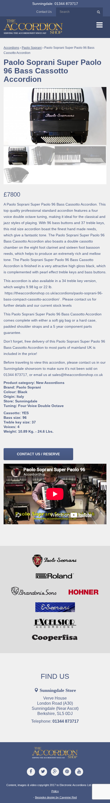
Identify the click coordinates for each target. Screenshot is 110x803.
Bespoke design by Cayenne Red (56, 797)
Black (22, 392)
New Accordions (50, 383)
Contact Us (44, 12)
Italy (20, 396)
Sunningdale (26, 401)
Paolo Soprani (32, 48)
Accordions (11, 48)
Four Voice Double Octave (41, 406)
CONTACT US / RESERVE (38, 454)
